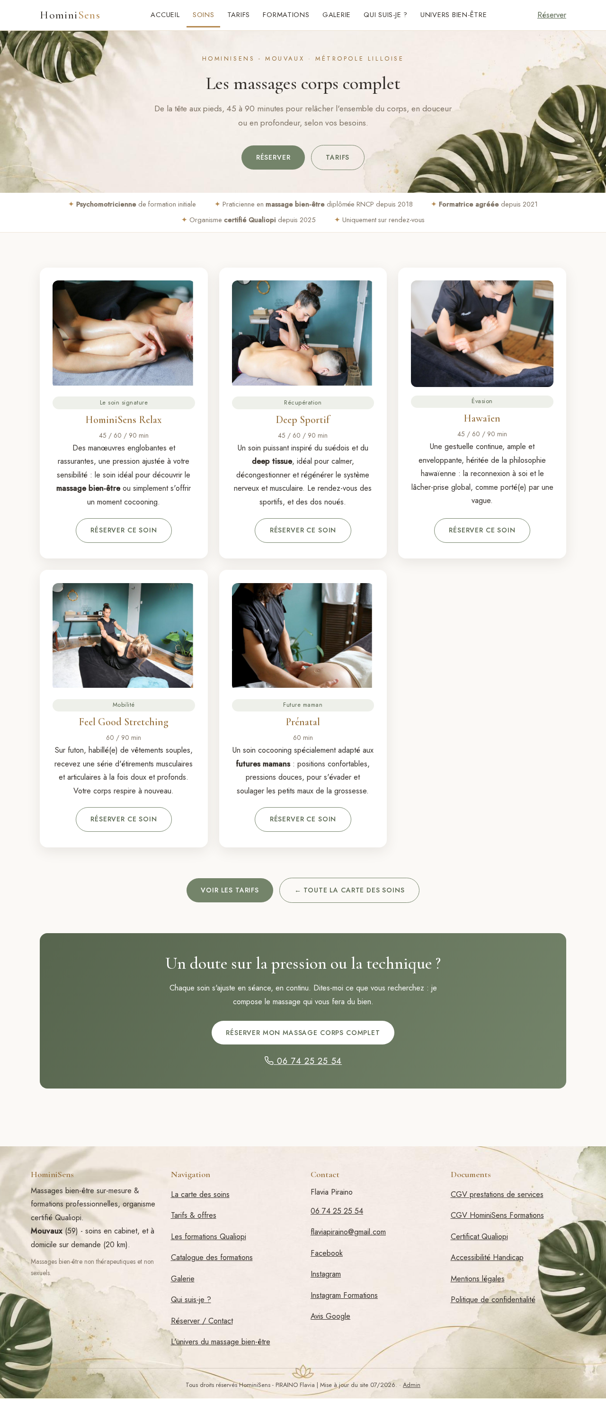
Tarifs (238, 14)
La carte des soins (200, 1194)
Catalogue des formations (212, 1257)
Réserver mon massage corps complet (303, 1032)
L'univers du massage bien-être (220, 1341)
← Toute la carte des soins (349, 890)
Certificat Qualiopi (479, 1236)
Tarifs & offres (193, 1215)
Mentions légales (478, 1278)
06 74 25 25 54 (308, 1060)
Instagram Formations (344, 1295)
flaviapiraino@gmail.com (348, 1231)
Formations (286, 14)
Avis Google (330, 1316)
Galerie (336, 14)
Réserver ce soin (123, 530)
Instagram (326, 1274)
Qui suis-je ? (386, 14)
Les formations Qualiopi (208, 1236)
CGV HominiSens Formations (497, 1215)
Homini (70, 15)
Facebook (327, 1253)
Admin (411, 1384)
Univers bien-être (453, 14)
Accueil (165, 14)
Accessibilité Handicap (487, 1257)
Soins (203, 14)
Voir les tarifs (230, 890)
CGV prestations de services (497, 1194)
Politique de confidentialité (493, 1299)
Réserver (551, 14)
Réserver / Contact (202, 1320)
